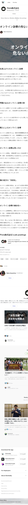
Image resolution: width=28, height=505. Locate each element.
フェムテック (24, 259)
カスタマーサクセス (5, 250)
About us (6, 18)
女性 (7, 259)
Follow (14, 13)
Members (12, 18)
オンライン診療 (14, 259)
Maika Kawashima (8, 31)
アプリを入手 (23, 454)
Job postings (22, 18)
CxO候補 (2, 247)
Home (2, 18)
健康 (2, 259)
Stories (17, 18)
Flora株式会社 (13, 8)
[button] (14, 450)
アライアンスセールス (5, 252)
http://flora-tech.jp (10, 10)
